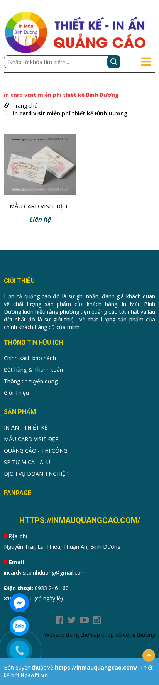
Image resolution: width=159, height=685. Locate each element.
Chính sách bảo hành (30, 358)
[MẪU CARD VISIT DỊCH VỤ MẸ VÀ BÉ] (40, 166)
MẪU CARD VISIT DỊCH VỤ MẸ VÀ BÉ (40, 206)
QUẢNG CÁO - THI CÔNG (36, 450)
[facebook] (59, 620)
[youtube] (84, 620)
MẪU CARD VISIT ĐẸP (31, 439)
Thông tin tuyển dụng (31, 381)
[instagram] (97, 620)
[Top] (148, 655)
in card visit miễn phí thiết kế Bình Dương (70, 113)
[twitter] (72, 620)
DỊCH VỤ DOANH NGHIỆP (36, 473)
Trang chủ (25, 105)
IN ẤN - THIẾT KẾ (25, 427)
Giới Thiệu (16, 392)
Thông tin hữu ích (33, 342)
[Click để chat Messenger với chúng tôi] (19, 602)
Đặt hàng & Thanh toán (33, 369)
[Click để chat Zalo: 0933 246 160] (19, 626)
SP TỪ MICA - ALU (27, 462)
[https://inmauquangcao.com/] (79, 32)
